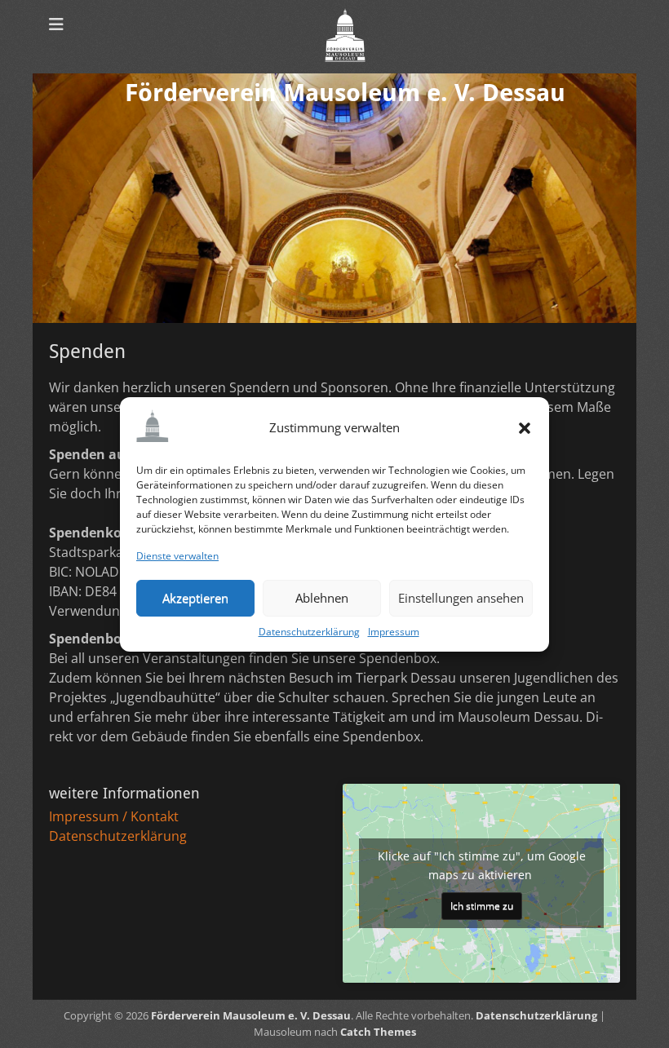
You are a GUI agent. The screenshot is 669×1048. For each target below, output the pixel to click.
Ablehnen (321, 598)
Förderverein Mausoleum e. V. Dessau (345, 92)
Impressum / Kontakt (114, 816)
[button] (524, 428)
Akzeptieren (195, 598)
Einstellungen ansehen (461, 598)
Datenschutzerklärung (309, 632)
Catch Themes (378, 1031)
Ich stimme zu (481, 906)
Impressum (393, 632)
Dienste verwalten (177, 556)
